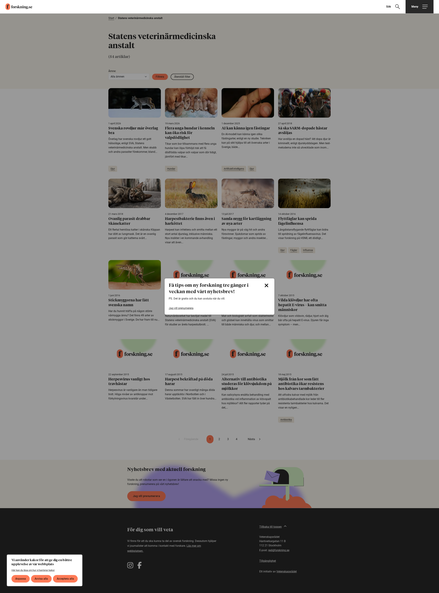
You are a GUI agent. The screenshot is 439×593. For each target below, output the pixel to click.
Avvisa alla (41, 578)
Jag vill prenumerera (181, 308)
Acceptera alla (65, 578)
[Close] (266, 285)
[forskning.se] (16, 6)
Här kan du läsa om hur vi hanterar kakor (33, 570)
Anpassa (20, 578)
